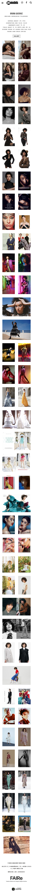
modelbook (15, 16)
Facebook (26, 2)
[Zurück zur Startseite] (12, 2)
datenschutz (21, 872)
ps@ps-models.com (18, 868)
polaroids (24, 16)
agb (16, 872)
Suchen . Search (30, 2)
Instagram (22, 2)
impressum (10, 872)
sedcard (7, 16)
